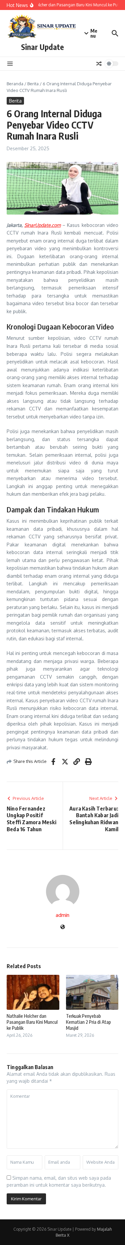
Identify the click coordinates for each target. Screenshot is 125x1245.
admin (62, 915)
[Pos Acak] (99, 63)
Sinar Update (42, 47)
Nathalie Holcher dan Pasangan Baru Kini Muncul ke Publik (32, 1022)
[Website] (62, 927)
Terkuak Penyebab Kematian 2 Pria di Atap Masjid (88, 1022)
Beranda (15, 83)
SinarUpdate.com (42, 225)
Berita (33, 83)
